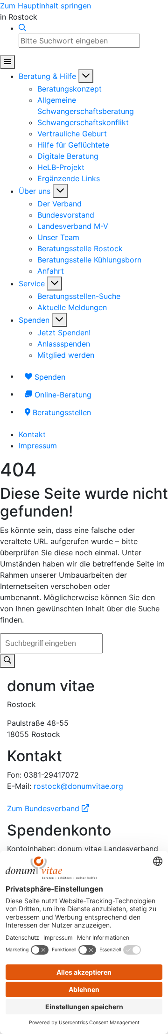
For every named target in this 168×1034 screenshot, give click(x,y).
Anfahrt (50, 271)
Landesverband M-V (72, 226)
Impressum (38, 445)
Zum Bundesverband (48, 808)
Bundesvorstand (65, 215)
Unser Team (58, 237)
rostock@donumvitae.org (78, 786)
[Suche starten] (7, 661)
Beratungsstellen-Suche (78, 296)
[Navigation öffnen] (7, 62)
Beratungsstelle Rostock (80, 248)
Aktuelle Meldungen (72, 307)
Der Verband (59, 203)
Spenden (34, 320)
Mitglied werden (65, 355)
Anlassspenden (63, 343)
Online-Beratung (61, 394)
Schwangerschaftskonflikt (83, 122)
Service (32, 283)
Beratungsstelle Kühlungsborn (89, 259)
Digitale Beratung (67, 156)
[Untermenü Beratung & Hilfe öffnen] (85, 76)
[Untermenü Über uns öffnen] (60, 191)
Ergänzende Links (68, 178)
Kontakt (32, 434)
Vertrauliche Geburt (72, 133)
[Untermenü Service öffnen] (54, 283)
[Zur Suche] (22, 28)
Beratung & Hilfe (47, 76)
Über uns (34, 191)
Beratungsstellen (60, 412)
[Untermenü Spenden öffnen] (59, 320)
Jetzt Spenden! (64, 332)
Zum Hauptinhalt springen (45, 5)
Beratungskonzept (69, 88)
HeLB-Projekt (60, 167)
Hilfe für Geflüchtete (73, 144)
